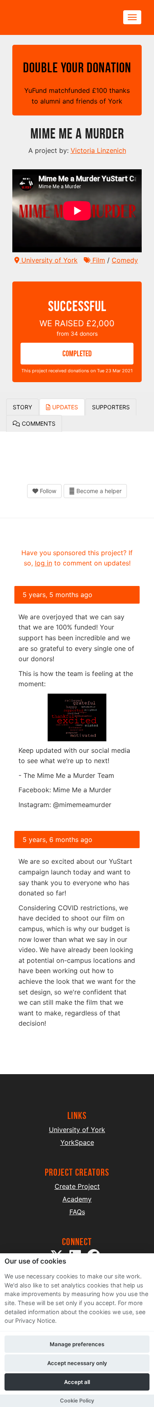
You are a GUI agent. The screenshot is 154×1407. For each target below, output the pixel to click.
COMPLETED (77, 353)
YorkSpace (77, 1142)
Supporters (111, 407)
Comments (37, 423)
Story (22, 407)
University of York (48, 260)
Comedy (125, 260)
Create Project (77, 1186)
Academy (77, 1199)
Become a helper (98, 490)
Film (97, 260)
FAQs (77, 1212)
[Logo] (52, 17)
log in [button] (43, 563)
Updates (64, 407)
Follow (47, 490)
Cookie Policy (77, 1401)
